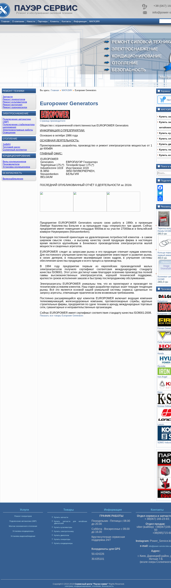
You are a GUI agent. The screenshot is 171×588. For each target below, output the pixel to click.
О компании (18, 21)
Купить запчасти (61, 517)
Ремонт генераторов (14, 99)
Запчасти (8, 96)
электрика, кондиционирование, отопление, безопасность (89, 586)
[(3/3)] (123, 210)
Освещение (9, 132)
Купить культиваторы (63, 527)
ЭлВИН (7, 144)
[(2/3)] (90, 210)
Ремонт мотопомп (12, 104)
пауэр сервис (46, 8)
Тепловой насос (11, 147)
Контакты (66, 21)
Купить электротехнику (64, 531)
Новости (31, 21)
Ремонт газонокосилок (15, 107)
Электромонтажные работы (18, 129)
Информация (80, 21)
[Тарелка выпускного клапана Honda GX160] (163, 225)
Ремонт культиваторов (15, 102)
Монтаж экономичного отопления (23, 526)
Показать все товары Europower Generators (61, 315)
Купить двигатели (61, 535)
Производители (11, 164)
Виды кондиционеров (14, 161)
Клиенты (54, 21)
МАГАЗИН (94, 21)
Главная (5, 21)
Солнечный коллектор (15, 149)
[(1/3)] (56, 210)
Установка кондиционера (16, 166)
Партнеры (43, 21)
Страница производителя (52, 121)
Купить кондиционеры (63, 543)
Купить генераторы (62, 539)
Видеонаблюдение (13, 178)
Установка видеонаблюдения (23, 536)
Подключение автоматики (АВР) (23, 521)
